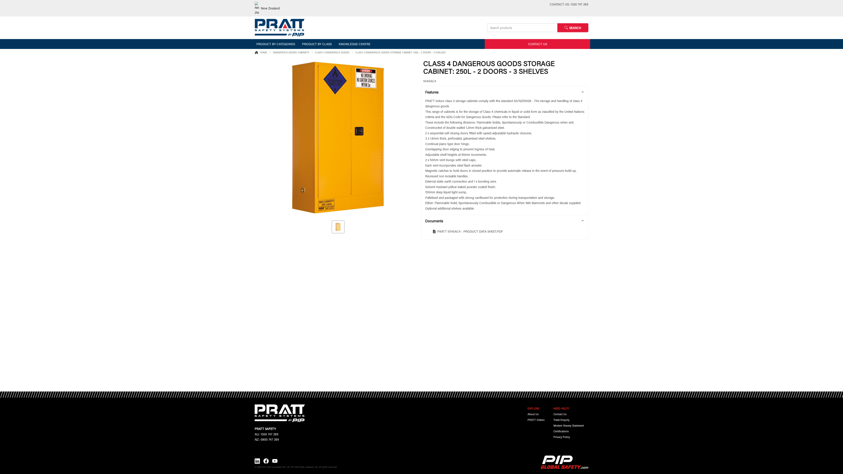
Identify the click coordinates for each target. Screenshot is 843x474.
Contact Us (560, 414)
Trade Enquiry (561, 420)
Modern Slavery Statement (568, 425)
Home (263, 52)
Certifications (561, 431)
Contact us (537, 44)
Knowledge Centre (354, 44)
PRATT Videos (536, 420)
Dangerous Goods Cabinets (291, 52)
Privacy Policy (561, 437)
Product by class (317, 44)
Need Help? (561, 408)
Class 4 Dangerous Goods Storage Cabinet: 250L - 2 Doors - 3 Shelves (400, 52)
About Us (533, 414)
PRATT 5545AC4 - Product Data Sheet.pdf (470, 231)
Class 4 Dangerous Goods (332, 52)
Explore (533, 408)
